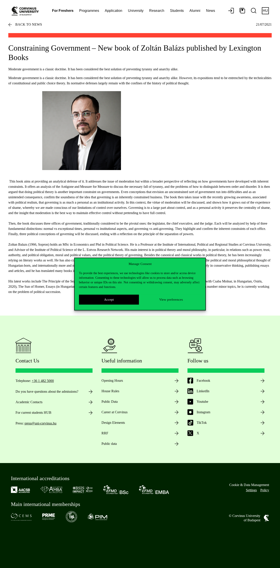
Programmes (89, 10)
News (210, 10)
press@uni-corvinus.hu (40, 423)
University (136, 10)
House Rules (110, 391)
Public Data (110, 401)
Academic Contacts (29, 402)
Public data (109, 444)
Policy (264, 490)
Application (113, 10)
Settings (251, 490)
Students (177, 10)
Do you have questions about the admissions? (47, 391)
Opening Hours (112, 380)
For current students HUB (33, 412)
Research (156, 10)
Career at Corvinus (115, 412)
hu (265, 10)
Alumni (194, 10)
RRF (105, 433)
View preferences (171, 299)
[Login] (231, 11)
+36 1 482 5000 (43, 381)
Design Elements (113, 422)
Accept (109, 299)
